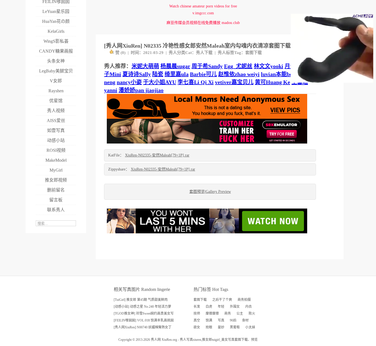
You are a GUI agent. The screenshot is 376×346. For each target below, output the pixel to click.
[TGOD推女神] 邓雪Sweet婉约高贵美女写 (144, 313)
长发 (197, 307)
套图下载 (253, 52)
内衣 (248, 307)
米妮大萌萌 (145, 66)
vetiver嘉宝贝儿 (234, 82)
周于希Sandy (207, 66)
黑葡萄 (235, 327)
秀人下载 (204, 52)
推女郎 (207, 340)
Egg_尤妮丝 (238, 66)
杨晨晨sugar (175, 66)
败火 (252, 313)
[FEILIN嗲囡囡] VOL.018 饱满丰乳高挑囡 (144, 320)
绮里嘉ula (177, 74)
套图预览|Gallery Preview (210, 192)
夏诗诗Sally (136, 74)
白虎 (209, 307)
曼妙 (221, 327)
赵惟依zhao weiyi (239, 74)
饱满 (209, 320)
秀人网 (156, 340)
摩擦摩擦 (212, 313)
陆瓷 (157, 74)
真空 (197, 320)
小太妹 (250, 327)
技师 (197, 313)
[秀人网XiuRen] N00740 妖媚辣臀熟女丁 (142, 327)
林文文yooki (268, 66)
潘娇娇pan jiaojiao (141, 90)
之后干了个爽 (222, 300)
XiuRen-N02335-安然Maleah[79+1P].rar (157, 155)
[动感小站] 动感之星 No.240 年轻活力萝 (142, 307)
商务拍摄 (244, 300)
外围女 (235, 307)
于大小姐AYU (159, 82)
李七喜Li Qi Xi (196, 82)
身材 (245, 320)
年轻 (221, 307)
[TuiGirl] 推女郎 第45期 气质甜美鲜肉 (141, 300)
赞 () (120, 52)
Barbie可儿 (203, 74)
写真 (221, 320)
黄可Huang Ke (272, 82)
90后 (233, 320)
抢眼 (209, 327)
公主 (239, 313)
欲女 (197, 327)
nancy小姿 (129, 82)
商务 (227, 313)
